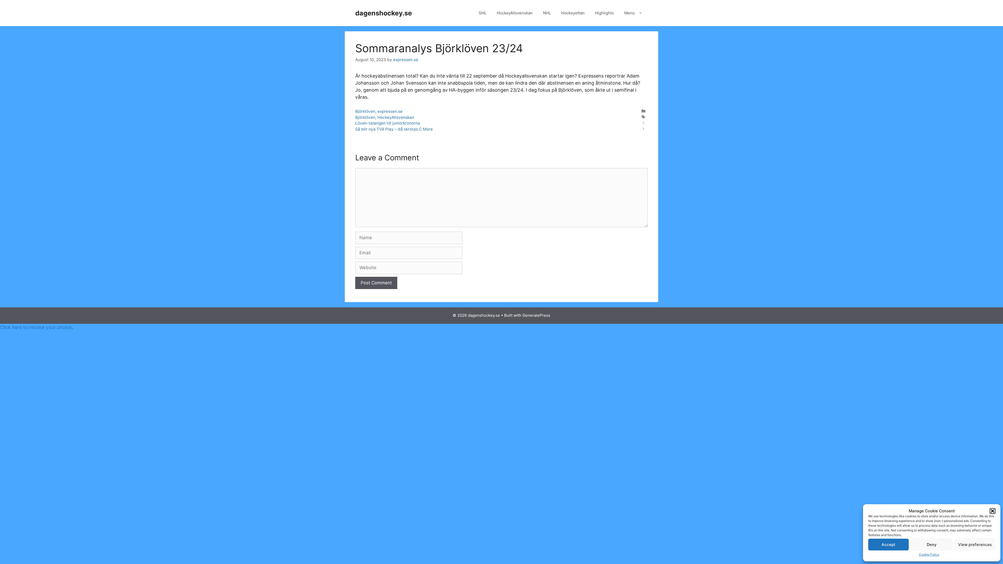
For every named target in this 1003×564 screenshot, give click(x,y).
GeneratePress (536, 315)
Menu (629, 12)
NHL (547, 12)
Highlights (604, 12)
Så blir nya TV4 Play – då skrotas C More (394, 129)
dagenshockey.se (383, 13)
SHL (482, 12)
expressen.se (390, 111)
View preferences (975, 544)
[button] (992, 511)
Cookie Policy (929, 554)
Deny (932, 544)
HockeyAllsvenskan (515, 12)
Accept (888, 544)
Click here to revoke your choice (36, 327)
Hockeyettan (573, 12)
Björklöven (365, 111)
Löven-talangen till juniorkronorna (387, 123)
